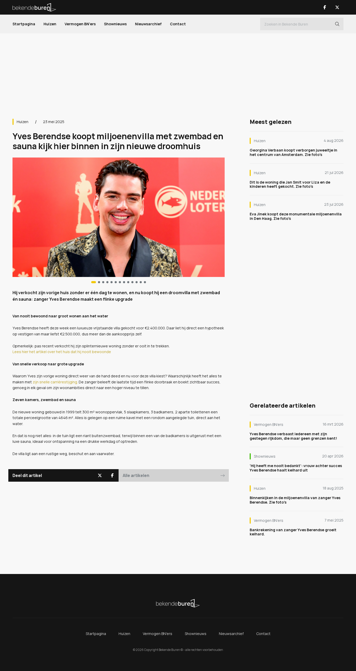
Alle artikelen (136, 475)
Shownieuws (115, 23)
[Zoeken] (337, 24)
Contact (178, 23)
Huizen (50, 23)
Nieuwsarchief (148, 23)
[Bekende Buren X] (337, 7)
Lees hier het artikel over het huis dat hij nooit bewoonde (62, 351)
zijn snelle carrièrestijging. (55, 381)
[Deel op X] (100, 475)
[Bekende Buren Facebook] (324, 7)
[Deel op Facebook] (112, 475)
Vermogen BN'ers (80, 23)
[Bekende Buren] (34, 7)
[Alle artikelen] (145, 282)
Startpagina (24, 23)
